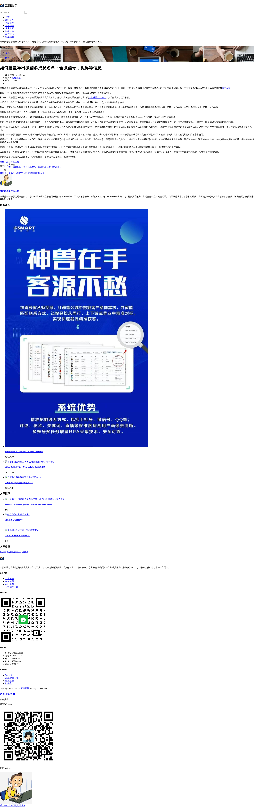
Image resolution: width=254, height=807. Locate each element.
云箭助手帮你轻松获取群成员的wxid (19, 483)
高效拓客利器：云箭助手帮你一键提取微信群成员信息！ (34, 167)
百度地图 (9, 578)
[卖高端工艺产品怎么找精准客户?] (21, 530)
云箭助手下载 (11, 587)
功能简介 (9, 20)
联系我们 (9, 37)
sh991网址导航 (12, 678)
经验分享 (9, 31)
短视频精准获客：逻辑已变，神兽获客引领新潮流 (24, 452)
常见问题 (9, 25)
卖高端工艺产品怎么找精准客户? (17, 536)
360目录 (9, 675)
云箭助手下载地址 (97, 97)
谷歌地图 (9, 584)
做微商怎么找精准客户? (14, 520)
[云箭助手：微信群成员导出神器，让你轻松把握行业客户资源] (35, 499)
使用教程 (9, 28)
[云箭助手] (8, 10)
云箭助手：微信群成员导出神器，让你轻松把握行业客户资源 (28, 505)
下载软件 (9, 23)
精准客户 (3, 552)
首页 (7, 17)
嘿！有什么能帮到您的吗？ (12, 805)
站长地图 (9, 581)
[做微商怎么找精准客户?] (17, 514)
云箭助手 (226, 88)
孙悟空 (8, 683)
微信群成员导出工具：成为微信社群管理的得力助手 (25, 467)
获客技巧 (9, 34)
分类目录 (9, 681)
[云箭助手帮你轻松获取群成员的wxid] (23, 477)
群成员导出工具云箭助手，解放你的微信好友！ (22, 173)
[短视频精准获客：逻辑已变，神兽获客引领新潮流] (76, 446)
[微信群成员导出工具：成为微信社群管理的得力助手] (30, 462)
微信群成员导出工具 (9, 162)
